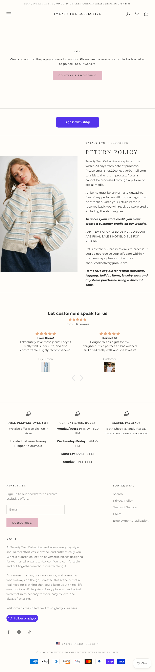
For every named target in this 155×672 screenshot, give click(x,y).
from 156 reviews (77, 324)
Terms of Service (124, 507)
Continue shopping (77, 75)
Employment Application (131, 520)
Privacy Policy (123, 500)
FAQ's (117, 514)
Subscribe (22, 522)
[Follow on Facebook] (8, 632)
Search (118, 494)
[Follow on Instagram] (19, 632)
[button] (74, 378)
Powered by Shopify (103, 652)
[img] (77, 319)
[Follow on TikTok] (29, 632)
